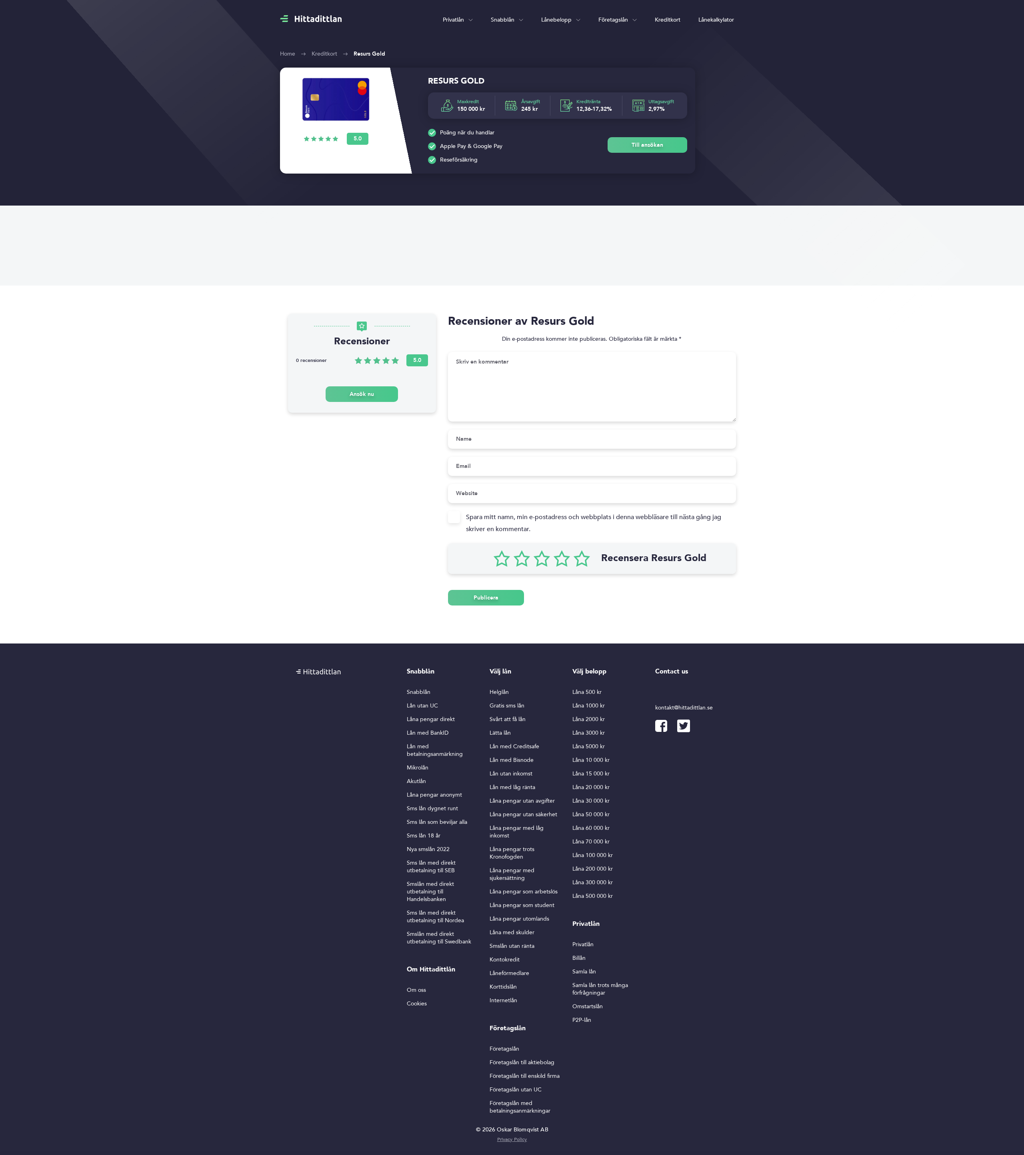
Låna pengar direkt (431, 719)
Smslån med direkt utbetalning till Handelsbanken (430, 891)
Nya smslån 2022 (428, 849)
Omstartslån (587, 1006)
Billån (579, 958)
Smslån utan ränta (512, 946)
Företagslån (613, 20)
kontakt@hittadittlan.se (684, 707)
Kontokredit (505, 959)
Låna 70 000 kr (591, 841)
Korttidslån (503, 987)
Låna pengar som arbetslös (524, 891)
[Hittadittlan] (311, 18)
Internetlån (503, 1000)
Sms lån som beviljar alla (437, 822)
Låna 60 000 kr (591, 828)
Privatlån (453, 20)
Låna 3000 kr (588, 733)
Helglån (499, 692)
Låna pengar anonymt (434, 795)
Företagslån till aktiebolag (522, 1062)
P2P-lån (581, 1020)
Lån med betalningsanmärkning (435, 750)
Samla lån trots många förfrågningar (600, 989)
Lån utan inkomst (511, 773)
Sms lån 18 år (423, 835)
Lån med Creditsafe (514, 746)
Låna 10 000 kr (591, 760)
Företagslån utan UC (516, 1089)
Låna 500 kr (587, 692)
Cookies (417, 1003)
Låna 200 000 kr (592, 869)
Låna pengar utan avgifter (522, 801)
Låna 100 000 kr (592, 855)
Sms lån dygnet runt (432, 808)
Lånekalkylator (716, 20)
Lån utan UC (422, 705)
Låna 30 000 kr (591, 801)
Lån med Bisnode (512, 760)
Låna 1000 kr (588, 705)
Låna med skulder (512, 932)
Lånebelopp (556, 20)
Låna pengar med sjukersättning (512, 874)
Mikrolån (417, 767)
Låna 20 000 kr (591, 787)
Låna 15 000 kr (591, 773)
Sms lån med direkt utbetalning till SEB (431, 866)
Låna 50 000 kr (591, 814)
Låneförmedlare (509, 973)
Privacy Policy (512, 1139)
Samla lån (584, 971)
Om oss (416, 990)
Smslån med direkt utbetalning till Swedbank (439, 937)
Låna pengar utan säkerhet (523, 814)
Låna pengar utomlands (519, 919)
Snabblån (502, 20)
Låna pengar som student (522, 905)
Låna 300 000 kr (592, 882)
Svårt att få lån (508, 719)
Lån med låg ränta (512, 787)
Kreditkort (667, 20)
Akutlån (416, 781)
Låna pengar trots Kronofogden (512, 853)
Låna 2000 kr (588, 719)
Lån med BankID (427, 733)
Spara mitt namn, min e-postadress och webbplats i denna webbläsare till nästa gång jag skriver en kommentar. (593, 523)
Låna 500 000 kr (592, 896)
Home (287, 54)
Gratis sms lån (507, 705)
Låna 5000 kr (588, 746)
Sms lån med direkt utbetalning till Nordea (435, 916)
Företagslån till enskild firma (525, 1076)
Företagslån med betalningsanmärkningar (520, 1107)
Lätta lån (500, 733)
